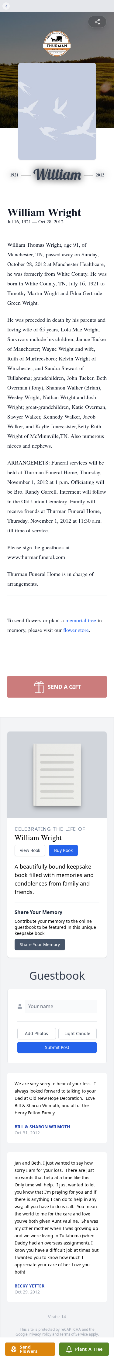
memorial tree (80, 620)
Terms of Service (74, 1334)
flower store (76, 629)
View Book (30, 850)
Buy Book (63, 850)
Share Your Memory (40, 944)
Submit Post (57, 1047)
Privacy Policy (40, 1334)
